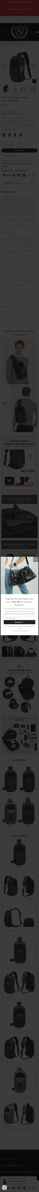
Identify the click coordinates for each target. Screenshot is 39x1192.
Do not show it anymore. (21, 631)
